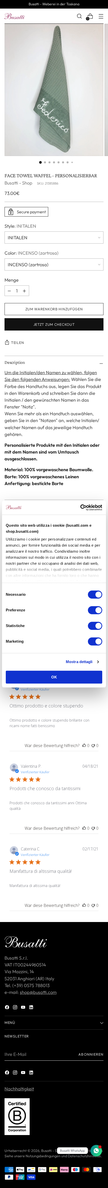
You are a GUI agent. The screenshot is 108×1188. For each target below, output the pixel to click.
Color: (32, 253)
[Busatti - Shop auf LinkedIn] (32, 1008)
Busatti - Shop (18, 183)
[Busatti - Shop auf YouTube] (24, 1008)
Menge (12, 280)
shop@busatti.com (38, 992)
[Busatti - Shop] (15, 16)
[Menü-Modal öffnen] (101, 16)
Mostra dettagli (79, 662)
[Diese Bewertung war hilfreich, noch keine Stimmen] (84, 745)
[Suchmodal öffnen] (79, 16)
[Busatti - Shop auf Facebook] (8, 1008)
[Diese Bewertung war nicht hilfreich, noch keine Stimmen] (93, 745)
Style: (20, 226)
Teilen (17, 342)
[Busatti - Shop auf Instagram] (16, 1008)
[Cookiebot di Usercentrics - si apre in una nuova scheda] (80, 507)
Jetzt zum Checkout (54, 324)
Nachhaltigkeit (19, 1089)
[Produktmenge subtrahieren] (24, 291)
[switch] (95, 610)
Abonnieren (90, 1054)
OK (54, 677)
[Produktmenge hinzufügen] (9, 291)
